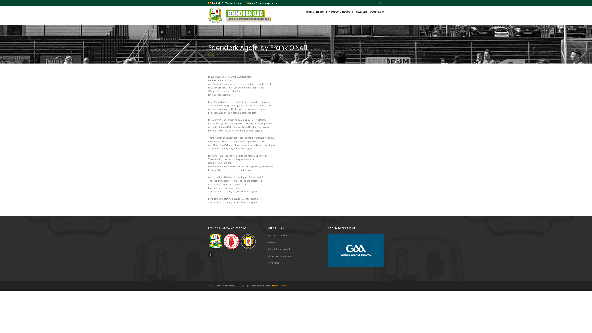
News (320, 11)
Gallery (362, 11)
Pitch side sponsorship (280, 249)
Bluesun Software (279, 285)
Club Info (377, 11)
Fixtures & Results (340, 11)
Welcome (274, 262)
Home (310, 11)
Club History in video (280, 256)
